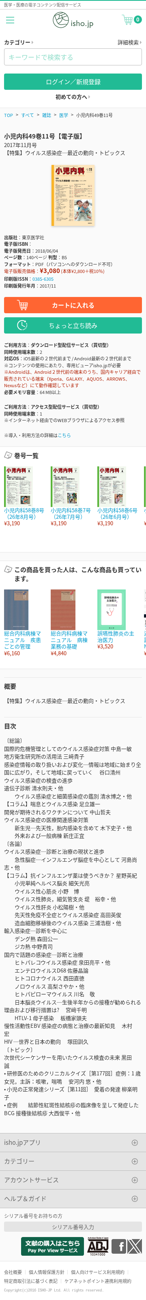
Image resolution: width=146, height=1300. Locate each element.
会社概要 (13, 1272)
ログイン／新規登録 (73, 81)
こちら (64, 435)
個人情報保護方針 (46, 1272)
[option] (23, 496)
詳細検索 (129, 42)
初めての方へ (72, 96)
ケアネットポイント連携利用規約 (97, 1281)
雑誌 (46, 115)
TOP (8, 115)
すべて (27, 115)
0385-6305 (43, 278)
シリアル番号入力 (73, 1227)
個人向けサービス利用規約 (98, 1272)
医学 (63, 115)
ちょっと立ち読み (73, 325)
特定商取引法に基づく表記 (31, 1281)
